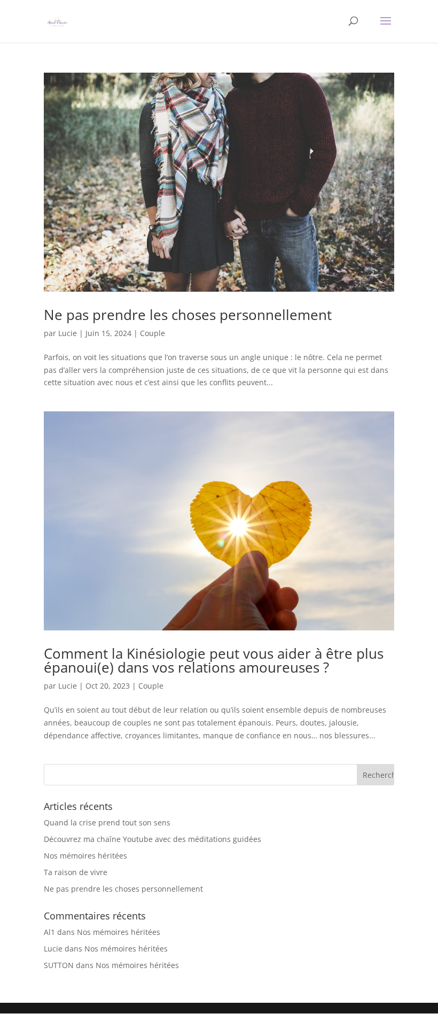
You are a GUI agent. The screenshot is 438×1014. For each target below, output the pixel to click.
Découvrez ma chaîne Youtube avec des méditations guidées (152, 839)
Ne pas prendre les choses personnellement (188, 314)
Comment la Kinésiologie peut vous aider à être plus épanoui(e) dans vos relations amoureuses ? (214, 660)
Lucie (67, 333)
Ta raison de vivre (75, 872)
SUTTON (59, 965)
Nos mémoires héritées (85, 856)
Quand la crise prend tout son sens (107, 822)
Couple (152, 333)
